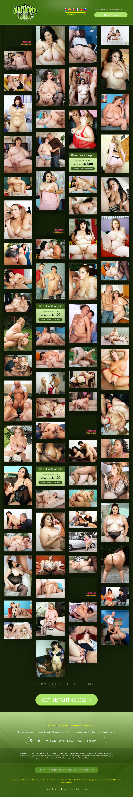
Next (91, 684)
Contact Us (62, 780)
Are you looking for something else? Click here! (66, 770)
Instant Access (76, 725)
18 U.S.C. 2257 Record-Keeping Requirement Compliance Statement (95, 780)
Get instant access (110, 14)
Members (51, 725)
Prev (42, 684)
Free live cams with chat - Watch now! (66, 741)
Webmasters (51, 780)
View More (88, 725)
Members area (118, 9)
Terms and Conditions (18, 780)
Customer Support (36, 780)
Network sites (102, 9)
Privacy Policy (66, 782)
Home (43, 725)
